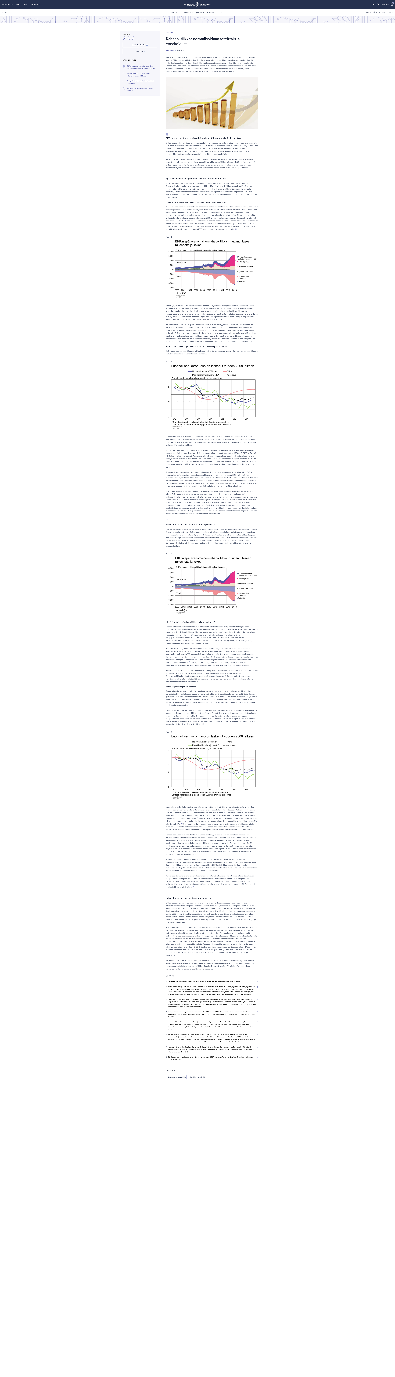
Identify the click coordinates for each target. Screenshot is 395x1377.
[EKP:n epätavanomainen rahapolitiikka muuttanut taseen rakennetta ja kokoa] (212, 269)
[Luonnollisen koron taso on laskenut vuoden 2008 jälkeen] (212, 396)
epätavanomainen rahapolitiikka (176, 1077)
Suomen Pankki (380, 12)
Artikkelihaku (35, 4)
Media (391, 12)
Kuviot (25, 4)
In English (368, 12)
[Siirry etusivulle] (197, 4)
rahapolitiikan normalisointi (197, 1077)
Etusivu (4, 12)
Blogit (18, 4)
